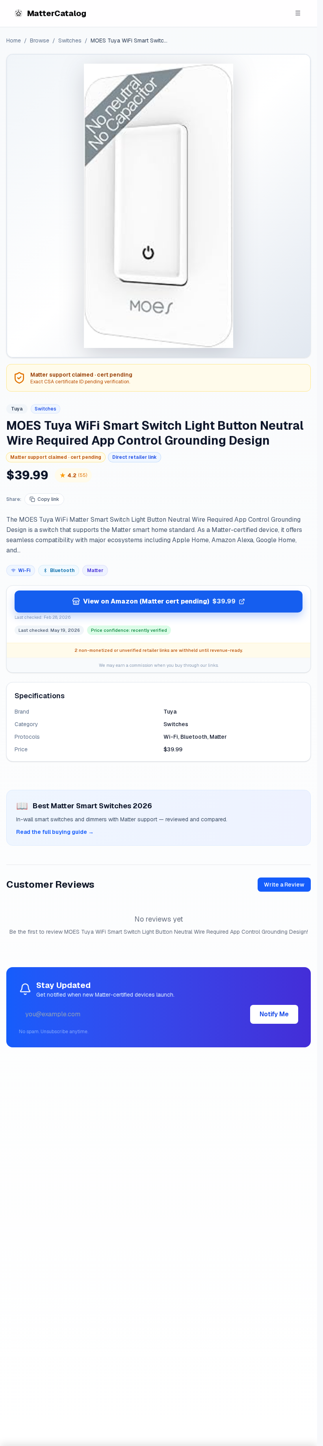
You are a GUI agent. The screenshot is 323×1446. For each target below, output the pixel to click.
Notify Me (274, 1014)
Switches (70, 40)
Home (13, 40)
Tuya (17, 409)
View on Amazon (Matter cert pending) (159, 601)
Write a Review (284, 884)
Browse (39, 40)
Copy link (48, 499)
